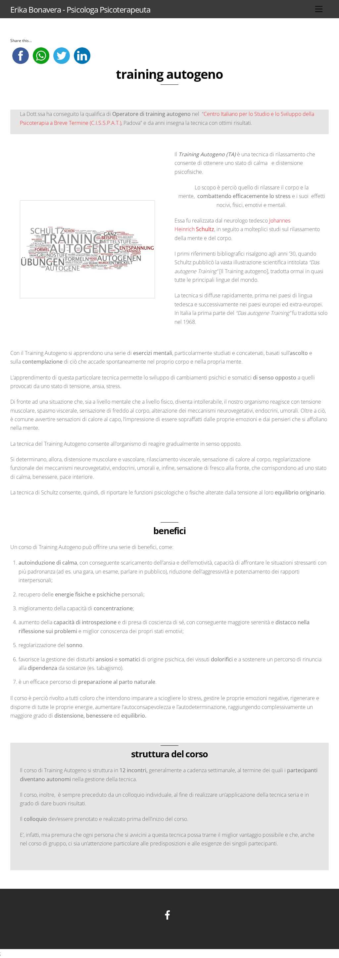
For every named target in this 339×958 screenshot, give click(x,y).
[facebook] (169, 914)
